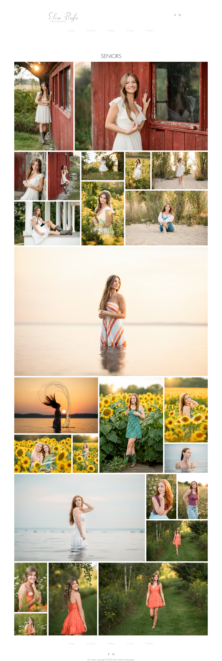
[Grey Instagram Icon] (179, 15)
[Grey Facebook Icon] (175, 15)
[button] (111, 30)
